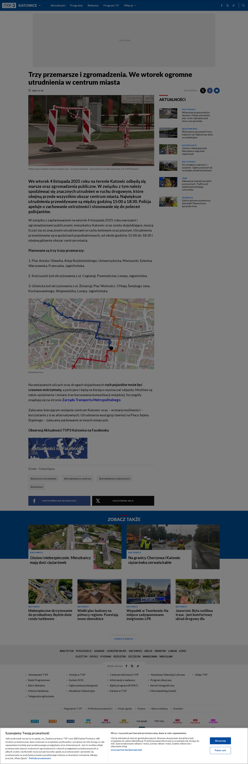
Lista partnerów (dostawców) (126, 749)
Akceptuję (220, 740)
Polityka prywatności (40, 758)
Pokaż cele (220, 750)
